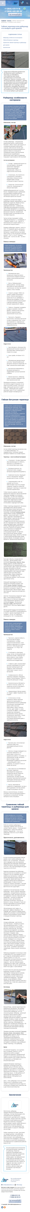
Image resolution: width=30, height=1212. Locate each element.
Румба (11, 603)
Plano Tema (13, 562)
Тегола (14, 610)
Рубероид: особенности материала (12, 37)
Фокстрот (6, 603)
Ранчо (19, 605)
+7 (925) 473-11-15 (12, 9)
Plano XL (19, 562)
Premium (19, 585)
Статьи (9, 20)
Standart (14, 585)
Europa (9, 585)
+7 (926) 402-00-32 (13, 11)
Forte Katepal (16, 1033)
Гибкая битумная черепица (10, 40)
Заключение (6, 47)
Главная (3, 20)
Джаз (22, 605)
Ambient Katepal (20, 512)
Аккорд (12, 602)
